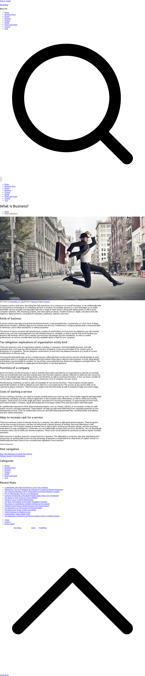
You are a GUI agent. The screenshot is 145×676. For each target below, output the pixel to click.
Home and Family (11, 25)
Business (8, 19)
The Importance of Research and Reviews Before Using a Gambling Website (32, 516)
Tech (6, 29)
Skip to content (5, 1)
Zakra (33, 528)
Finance (7, 21)
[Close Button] (1, 180)
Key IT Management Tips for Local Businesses (21, 494)
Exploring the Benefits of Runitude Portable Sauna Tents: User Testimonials (32, 496)
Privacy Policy (10, 524)
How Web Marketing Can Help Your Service (16, 454)
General (7, 27)
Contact (7, 522)
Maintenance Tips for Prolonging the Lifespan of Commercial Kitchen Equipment (34, 489)
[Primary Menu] (1, 178)
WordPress (43, 528)
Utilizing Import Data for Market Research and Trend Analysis (27, 506)
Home (7, 12)
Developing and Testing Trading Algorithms (20, 510)
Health (7, 23)
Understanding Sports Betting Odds (17, 514)
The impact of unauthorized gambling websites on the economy (27, 504)
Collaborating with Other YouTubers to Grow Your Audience (26, 487)
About (7, 520)
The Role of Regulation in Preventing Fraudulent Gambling (26, 502)
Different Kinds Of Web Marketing (12, 456)
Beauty (7, 17)
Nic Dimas (4, 5)
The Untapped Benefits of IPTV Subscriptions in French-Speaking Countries (32, 492)
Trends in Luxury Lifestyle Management (19, 500)
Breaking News (10, 14)
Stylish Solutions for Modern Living (17, 512)
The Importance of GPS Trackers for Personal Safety (23, 508)
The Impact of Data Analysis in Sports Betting (21, 498)
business (47, 302)
